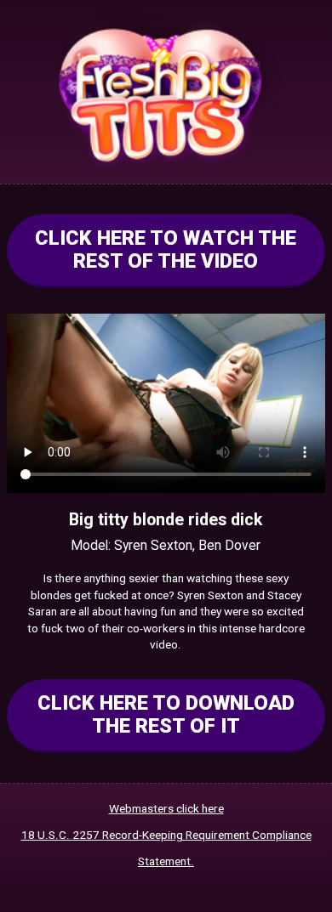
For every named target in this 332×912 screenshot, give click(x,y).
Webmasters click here (166, 808)
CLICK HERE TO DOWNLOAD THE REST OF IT (166, 714)
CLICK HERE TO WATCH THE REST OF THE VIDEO (165, 249)
